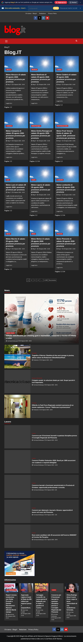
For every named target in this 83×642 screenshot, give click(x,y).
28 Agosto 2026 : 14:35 (51, 465)
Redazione (42, 13)
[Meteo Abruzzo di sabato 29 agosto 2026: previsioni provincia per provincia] (16, 64)
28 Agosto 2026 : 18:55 (51, 384)
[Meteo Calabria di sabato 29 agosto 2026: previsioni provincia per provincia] (67, 64)
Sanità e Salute (10, 333)
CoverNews (48, 639)
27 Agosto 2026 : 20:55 (51, 539)
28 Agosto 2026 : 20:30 (51, 440)
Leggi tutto (9, 103)
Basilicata (34, 69)
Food (23, 590)
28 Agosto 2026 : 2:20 (51, 514)
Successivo (52, 280)
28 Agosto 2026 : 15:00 (19, 84)
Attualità (34, 353)
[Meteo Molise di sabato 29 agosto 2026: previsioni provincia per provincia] (41, 228)
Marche (8, 233)
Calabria (59, 69)
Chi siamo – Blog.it (31, 13)
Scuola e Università (37, 378)
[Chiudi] (80, 2)
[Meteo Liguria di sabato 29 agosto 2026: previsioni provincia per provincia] (41, 174)
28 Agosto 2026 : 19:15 (46, 360)
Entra (56, 8)
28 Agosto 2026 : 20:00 (25, 341)
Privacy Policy (52, 13)
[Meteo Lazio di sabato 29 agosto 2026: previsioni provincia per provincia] (16, 174)
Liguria (34, 179)
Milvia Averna (10, 614)
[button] (6, 40)
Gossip (69, 590)
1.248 (45, 280)
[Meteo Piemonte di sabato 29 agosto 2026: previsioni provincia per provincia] (67, 228)
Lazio (7, 179)
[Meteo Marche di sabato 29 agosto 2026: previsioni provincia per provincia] (16, 228)
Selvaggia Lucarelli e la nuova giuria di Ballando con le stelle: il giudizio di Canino (41, 601)
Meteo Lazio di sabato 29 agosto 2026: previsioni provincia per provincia (16, 187)
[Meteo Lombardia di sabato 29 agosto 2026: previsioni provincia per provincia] (67, 174)
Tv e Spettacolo (10, 590)
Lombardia (60, 179)
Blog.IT (9, 84)
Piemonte (59, 233)
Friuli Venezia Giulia (62, 125)
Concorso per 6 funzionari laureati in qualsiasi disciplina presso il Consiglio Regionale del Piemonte (56, 603)
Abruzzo (8, 69)
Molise (33, 233)
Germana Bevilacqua (12, 341)
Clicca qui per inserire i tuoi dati (68, 8)
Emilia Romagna (36, 125)
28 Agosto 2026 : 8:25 (51, 489)
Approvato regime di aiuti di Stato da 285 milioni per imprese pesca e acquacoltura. (26, 601)
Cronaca (34, 403)
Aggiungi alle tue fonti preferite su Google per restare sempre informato (30, 2)
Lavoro (34, 433)
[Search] (76, 41)
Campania (9, 125)
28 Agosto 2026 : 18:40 (46, 409)
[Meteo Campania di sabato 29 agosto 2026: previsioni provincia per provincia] (16, 120)
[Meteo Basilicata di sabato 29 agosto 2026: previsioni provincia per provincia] (41, 64)
